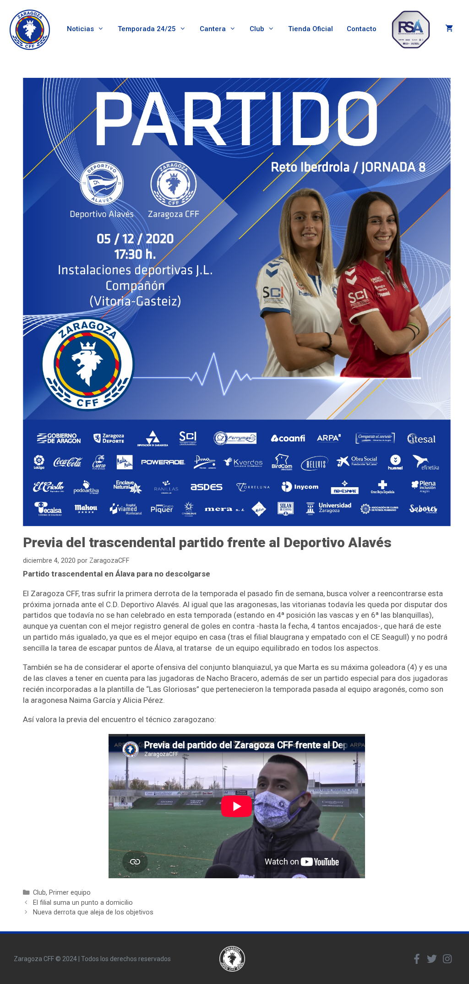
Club (257, 29)
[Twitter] (432, 959)
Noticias (80, 29)
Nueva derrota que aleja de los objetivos (93, 912)
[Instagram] (447, 959)
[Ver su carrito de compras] (449, 29)
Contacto (361, 29)
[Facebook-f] (417, 959)
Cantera (213, 29)
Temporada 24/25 (147, 29)
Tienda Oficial (310, 29)
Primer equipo (70, 893)
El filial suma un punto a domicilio (83, 903)
